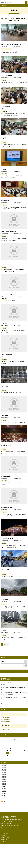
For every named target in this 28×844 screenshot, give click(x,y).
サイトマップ (5, 827)
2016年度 (3, 783)
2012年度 (3, 790)
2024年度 (3, 769)
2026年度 (3, 765)
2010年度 (3, 793)
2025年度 (3, 767)
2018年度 (3, 779)
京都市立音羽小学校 (5, 717)
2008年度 (3, 797)
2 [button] (4, 644)
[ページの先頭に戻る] (26, 842)
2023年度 (3, 771)
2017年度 (3, 781)
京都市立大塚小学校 (5, 721)
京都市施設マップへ (5, 729)
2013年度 (3, 788)
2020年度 (3, 776)
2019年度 (3, 778)
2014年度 (3, 786)
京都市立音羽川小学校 (6, 719)
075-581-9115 (8, 821)
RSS (4, 801)
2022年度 (3, 772)
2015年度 (3, 785)
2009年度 (3, 795)
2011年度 (3, 792)
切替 (25, 665)
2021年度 (3, 774)
